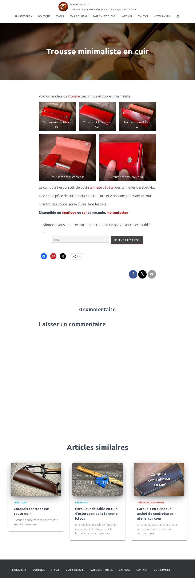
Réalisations (23, 16)
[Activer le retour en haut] (187, 570)
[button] (57, 116)
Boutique (44, 16)
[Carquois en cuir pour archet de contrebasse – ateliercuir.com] (159, 479)
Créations (20, 502)
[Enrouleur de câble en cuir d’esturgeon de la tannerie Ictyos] (97, 479)
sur (84, 212)
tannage (96, 187)
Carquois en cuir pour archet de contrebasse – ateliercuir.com (156, 513)
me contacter (117, 212)
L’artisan (126, 16)
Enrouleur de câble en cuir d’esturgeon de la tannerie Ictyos (96, 513)
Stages (60, 16)
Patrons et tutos (104, 16)
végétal (108, 187)
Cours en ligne (78, 16)
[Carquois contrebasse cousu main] (36, 479)
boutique (69, 212)
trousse (74, 96)
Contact (142, 16)
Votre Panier (162, 16)
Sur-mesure (158, 502)
